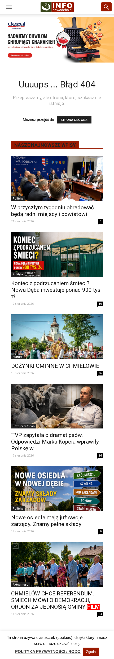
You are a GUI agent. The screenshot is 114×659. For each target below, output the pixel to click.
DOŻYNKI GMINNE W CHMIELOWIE (55, 366)
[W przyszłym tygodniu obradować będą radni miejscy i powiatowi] (57, 178)
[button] (106, 7)
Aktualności (21, 584)
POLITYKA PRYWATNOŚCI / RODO (48, 651)
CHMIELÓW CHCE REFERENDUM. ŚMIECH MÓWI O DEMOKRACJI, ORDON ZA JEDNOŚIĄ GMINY (55, 600)
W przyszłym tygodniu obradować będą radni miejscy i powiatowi (52, 210)
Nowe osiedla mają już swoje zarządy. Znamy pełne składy (47, 520)
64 (100, 614)
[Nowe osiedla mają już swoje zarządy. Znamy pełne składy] (57, 488)
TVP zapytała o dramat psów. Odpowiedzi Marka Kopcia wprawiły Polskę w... (55, 442)
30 (100, 304)
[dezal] (57, 40)
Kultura (18, 357)
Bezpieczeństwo (24, 426)
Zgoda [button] (91, 652)
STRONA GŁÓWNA (74, 119)
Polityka (18, 198)
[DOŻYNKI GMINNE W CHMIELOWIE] (57, 336)
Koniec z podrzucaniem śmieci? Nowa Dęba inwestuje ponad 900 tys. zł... (56, 290)
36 (100, 373)
